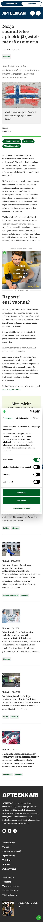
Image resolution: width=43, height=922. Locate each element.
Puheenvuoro (9, 869)
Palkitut (6, 528)
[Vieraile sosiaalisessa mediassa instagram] (15, 831)
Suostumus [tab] (7, 418)
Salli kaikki (21, 493)
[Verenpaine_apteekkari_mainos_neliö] (21, 269)
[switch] (36, 467)
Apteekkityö (8, 856)
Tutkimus (7, 860)
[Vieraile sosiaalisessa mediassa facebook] (9, 831)
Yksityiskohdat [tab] (22, 418)
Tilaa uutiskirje (9, 895)
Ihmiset (6, 864)
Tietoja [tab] (36, 418)
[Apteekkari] (14, 13)
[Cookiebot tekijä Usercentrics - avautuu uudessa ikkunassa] (30, 411)
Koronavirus (7, 774)
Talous (5, 847)
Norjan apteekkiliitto (11, 389)
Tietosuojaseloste (10, 886)
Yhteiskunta (8, 842)
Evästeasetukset (10, 890)
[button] (32, 13)
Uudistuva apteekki (12, 851)
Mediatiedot (8, 877)
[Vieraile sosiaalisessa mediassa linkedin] (4, 831)
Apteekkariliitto (11, 4)
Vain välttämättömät (21, 508)
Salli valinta (21, 501)
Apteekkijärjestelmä (10, 595)
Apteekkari (32, 4)
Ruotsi (5, 717)
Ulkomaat (6, 56)
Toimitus (6, 882)
